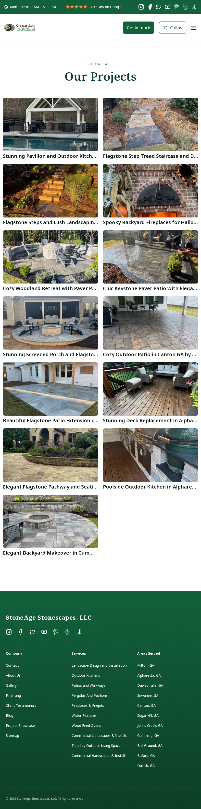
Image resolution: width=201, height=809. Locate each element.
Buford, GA (146, 755)
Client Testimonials (21, 705)
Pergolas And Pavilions (90, 695)
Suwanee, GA (147, 695)
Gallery (11, 685)
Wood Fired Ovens (86, 725)
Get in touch (138, 27)
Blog (9, 715)
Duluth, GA (146, 765)
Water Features (84, 715)
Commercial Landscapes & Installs (99, 735)
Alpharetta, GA (149, 675)
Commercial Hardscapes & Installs (99, 755)
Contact (12, 665)
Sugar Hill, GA (148, 715)
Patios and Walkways (88, 685)
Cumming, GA (148, 735)
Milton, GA (145, 665)
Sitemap (12, 735)
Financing (13, 695)
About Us (13, 675)
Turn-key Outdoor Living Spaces (97, 745)
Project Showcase (20, 725)
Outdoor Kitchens (86, 675)
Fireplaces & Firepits (88, 705)
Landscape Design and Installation (99, 665)
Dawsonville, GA (150, 685)
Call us (176, 27)
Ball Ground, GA (150, 745)
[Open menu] (193, 27)
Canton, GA (146, 705)
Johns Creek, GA (150, 725)
